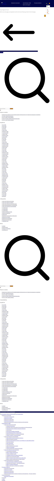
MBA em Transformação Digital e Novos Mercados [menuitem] (16, 457)
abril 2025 (4, 140)
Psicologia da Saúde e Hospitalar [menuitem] (12, 431)
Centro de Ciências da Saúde (8, 201)
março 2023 (4, 162)
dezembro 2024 (5, 143)
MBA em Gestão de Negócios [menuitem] (12, 452)
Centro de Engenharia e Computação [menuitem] (11, 460)
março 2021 (4, 183)
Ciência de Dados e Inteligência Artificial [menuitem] (14, 461)
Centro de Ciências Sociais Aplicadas (9, 203)
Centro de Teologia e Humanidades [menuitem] (11, 436)
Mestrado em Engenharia (7, 218)
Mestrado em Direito (6, 217)
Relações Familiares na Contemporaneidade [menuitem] (15, 434)
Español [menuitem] (3, 480)
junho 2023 (4, 159)
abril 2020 (4, 196)
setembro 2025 (5, 135)
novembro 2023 (5, 154)
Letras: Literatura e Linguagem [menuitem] (12, 445)
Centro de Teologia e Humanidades (9, 206)
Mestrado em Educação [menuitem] (9, 419)
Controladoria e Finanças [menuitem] (11, 451)
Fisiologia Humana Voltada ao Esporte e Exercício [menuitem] (15, 428)
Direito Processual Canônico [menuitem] (11, 439)
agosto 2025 (4, 136)
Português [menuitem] (4, 477)
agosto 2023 (4, 158)
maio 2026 (4, 127)
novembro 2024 (5, 144)
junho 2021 (4, 179)
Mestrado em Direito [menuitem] (8, 418)
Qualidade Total (5, 221)
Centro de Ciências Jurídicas (7, 202)
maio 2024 (4, 150)
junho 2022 (4, 169)
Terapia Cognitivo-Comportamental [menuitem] (13, 435)
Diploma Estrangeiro (26, 4)
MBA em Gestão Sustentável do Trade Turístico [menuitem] (15, 459)
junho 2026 (4, 126)
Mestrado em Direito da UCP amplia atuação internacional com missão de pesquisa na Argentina (21, 114)
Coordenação (5, 207)
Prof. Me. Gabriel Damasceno (7, 116)
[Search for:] (27, 81)
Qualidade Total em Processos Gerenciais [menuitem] (14, 455)
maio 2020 (4, 195)
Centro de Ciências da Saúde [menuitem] (10, 424)
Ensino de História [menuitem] (9, 443)
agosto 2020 (4, 191)
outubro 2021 (4, 177)
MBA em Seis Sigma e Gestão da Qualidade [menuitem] (14, 465)
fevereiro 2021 (4, 184)
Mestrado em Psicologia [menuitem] (9, 420)
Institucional (4, 214)
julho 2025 (4, 138)
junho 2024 (4, 148)
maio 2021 (4, 180)
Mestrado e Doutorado (15, 3)
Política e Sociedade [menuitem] (10, 447)
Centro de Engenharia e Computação (9, 205)
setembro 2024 (5, 146)
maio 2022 (4, 171)
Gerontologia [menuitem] (8, 430)
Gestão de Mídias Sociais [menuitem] (11, 453)
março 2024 (4, 151)
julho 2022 (4, 168)
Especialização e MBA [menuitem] (6, 423)
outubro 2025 (4, 134)
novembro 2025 (5, 132)
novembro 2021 (5, 176)
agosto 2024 (4, 147)
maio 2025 (4, 139)
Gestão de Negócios (6, 213)
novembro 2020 (5, 187)
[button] (16, 3)
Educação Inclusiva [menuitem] (10, 442)
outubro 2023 (4, 155)
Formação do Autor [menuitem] (10, 444)
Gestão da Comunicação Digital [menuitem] (12, 456)
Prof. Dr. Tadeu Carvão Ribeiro (8, 117)
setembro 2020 (5, 189)
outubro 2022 (4, 165)
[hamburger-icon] (49, 3)
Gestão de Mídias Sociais (7, 211)
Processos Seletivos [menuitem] (6, 467)
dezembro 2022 (5, 164)
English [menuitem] (3, 479)
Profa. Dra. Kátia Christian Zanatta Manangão (11, 118)
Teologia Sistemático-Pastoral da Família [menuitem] (14, 448)
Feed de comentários (6, 228)
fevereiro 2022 (5, 173)
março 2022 (4, 172)
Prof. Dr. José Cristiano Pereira (8, 120)
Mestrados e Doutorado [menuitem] (9, 476)
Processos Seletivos (37, 3)
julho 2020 (4, 192)
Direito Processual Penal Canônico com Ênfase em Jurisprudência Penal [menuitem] (20, 440)
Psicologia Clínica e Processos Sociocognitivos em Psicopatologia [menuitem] (19, 427)
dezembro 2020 (5, 185)
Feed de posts (5, 227)
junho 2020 (4, 193)
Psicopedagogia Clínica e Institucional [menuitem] (13, 432)
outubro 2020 (4, 188)
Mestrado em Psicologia (6, 219)
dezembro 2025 (5, 131)
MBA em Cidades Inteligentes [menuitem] (12, 464)
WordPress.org (5, 230)
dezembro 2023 (5, 152)
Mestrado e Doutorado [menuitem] (6, 415)
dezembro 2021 (5, 175)
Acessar (3, 226)
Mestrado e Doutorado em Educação (9, 215)
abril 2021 (4, 181)
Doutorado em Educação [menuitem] (9, 416)
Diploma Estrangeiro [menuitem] (6, 475)
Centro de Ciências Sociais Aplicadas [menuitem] (11, 449)
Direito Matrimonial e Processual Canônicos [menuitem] (14, 438)
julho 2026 (4, 124)
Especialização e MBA (27, 3)
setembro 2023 (5, 156)
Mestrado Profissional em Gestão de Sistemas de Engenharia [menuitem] (16, 422)
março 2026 (4, 130)
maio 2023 (4, 160)
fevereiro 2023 (5, 163)
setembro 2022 (5, 167)
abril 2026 (4, 128)
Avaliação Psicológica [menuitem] (10, 426)
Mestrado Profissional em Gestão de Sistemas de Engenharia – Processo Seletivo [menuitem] (20, 473)
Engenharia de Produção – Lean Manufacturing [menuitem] (15, 463)
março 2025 (4, 142)
